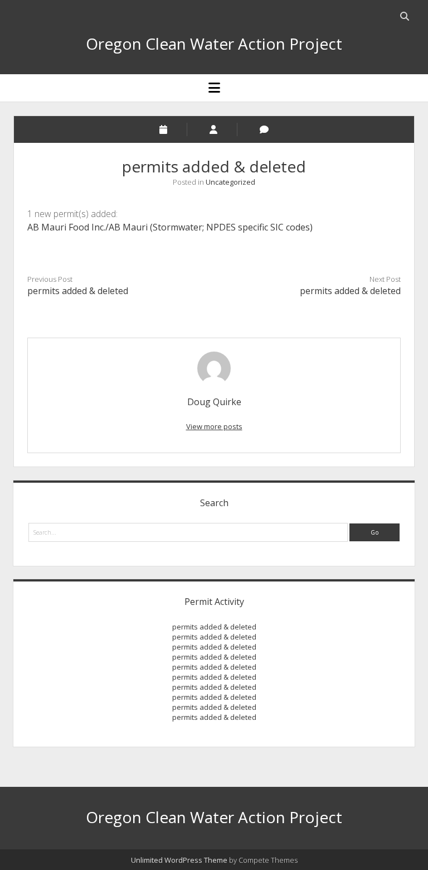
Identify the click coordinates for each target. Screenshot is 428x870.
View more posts (214, 426)
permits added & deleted (77, 291)
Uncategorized (230, 182)
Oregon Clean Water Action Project (214, 43)
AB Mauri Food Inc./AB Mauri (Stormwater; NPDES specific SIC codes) (170, 227)
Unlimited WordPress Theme (179, 860)
